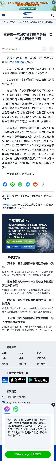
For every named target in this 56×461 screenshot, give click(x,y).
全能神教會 (18, 62)
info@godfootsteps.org (18, 402)
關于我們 (41, 363)
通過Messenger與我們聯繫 (28, 454)
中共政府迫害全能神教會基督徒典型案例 (36, 22)
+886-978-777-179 (16, 397)
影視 (39, 353)
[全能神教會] (28, 15)
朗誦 (21, 358)
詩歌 (4, 358)
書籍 (21, 353)
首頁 (3, 22)
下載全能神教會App (17, 372)
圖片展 (5, 363)
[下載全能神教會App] (5, 379)
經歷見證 (41, 358)
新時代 (12, 22)
